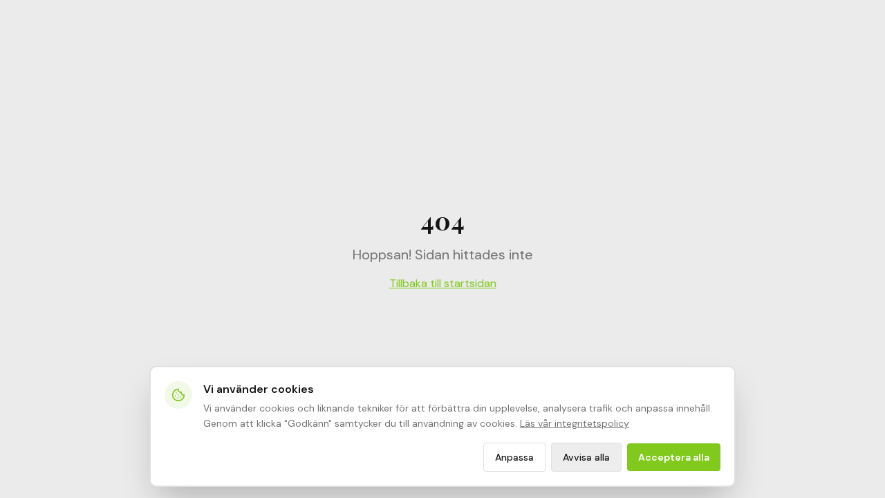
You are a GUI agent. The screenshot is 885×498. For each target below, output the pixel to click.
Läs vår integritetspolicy (574, 423)
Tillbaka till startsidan (442, 283)
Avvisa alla (586, 457)
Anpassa (514, 457)
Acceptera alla (673, 457)
